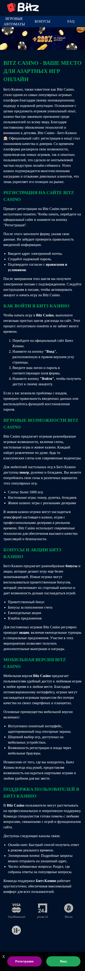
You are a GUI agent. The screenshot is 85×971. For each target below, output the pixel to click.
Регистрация (24, 961)
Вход (63, 961)
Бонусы (42, 21)
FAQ (71, 21)
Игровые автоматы (14, 21)
